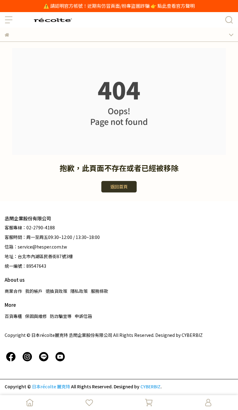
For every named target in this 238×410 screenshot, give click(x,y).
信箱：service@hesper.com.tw (36, 247)
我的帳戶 (33, 291)
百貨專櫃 (13, 316)
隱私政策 (79, 291)
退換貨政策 (56, 291)
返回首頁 (119, 186)
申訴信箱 (83, 316)
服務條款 (99, 291)
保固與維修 (36, 316)
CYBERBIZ (150, 386)
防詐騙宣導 (61, 316)
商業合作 (13, 291)
